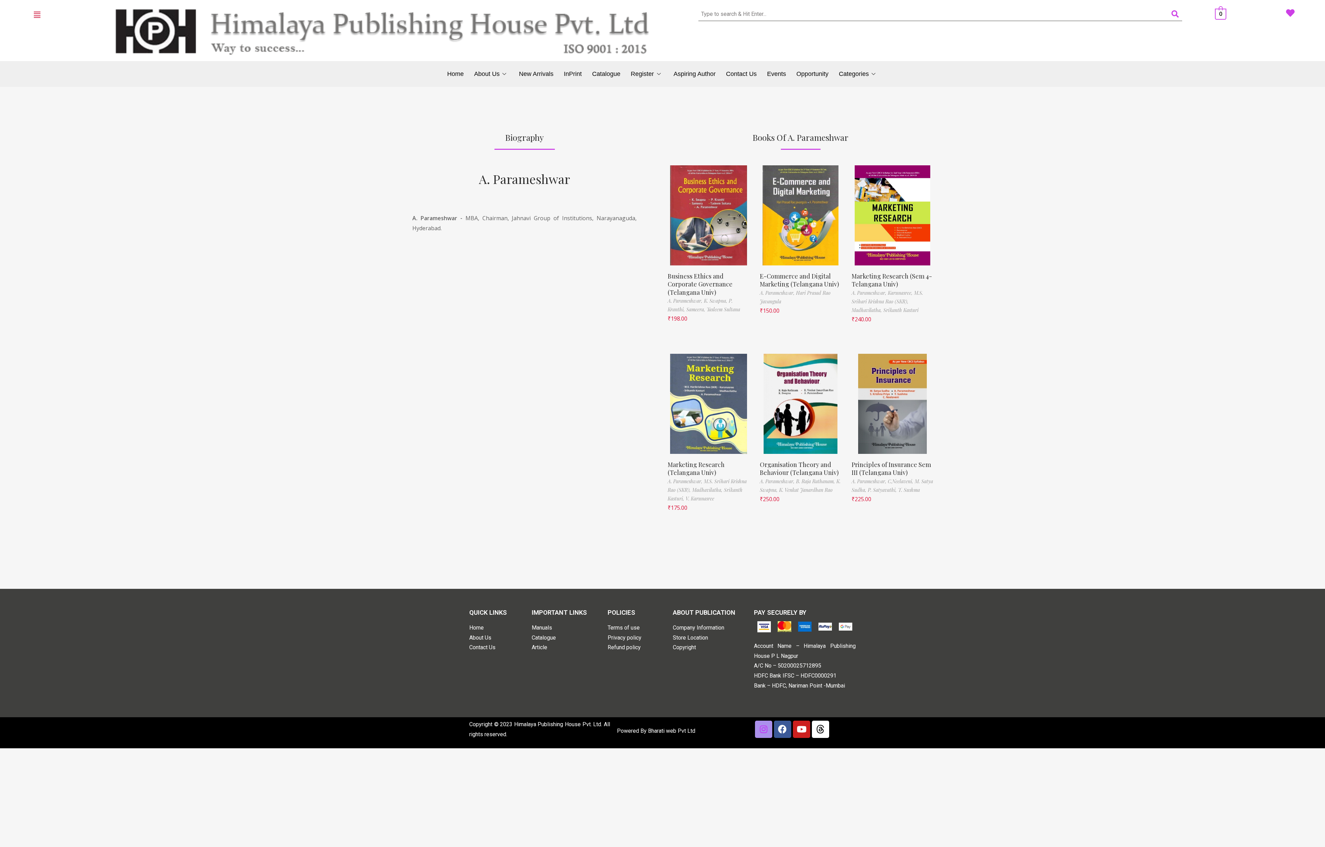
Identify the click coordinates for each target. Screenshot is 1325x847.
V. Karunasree (700, 498)
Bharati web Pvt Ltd (671, 731)
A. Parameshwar (524, 179)
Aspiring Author (695, 73)
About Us (487, 73)
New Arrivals (536, 73)
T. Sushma (909, 490)
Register (642, 73)
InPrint (573, 73)
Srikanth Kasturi (901, 310)
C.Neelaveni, (901, 481)
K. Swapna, (716, 301)
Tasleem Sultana (723, 309)
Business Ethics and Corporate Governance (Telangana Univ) (700, 284)
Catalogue (606, 73)
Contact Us (741, 73)
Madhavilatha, (867, 310)
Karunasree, (901, 293)
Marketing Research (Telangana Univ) (696, 468)
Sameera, (696, 309)
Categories (854, 73)
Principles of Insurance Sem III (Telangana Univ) (891, 468)
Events (776, 73)
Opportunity (812, 73)
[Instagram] (763, 729)
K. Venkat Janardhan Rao (806, 490)
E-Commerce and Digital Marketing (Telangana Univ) (799, 280)
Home (455, 73)
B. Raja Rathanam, (816, 481)
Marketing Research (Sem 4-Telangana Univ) (892, 280)
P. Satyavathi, (883, 490)
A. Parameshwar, (686, 301)
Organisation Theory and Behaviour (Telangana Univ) (799, 468)
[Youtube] (801, 729)
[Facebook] (782, 729)
